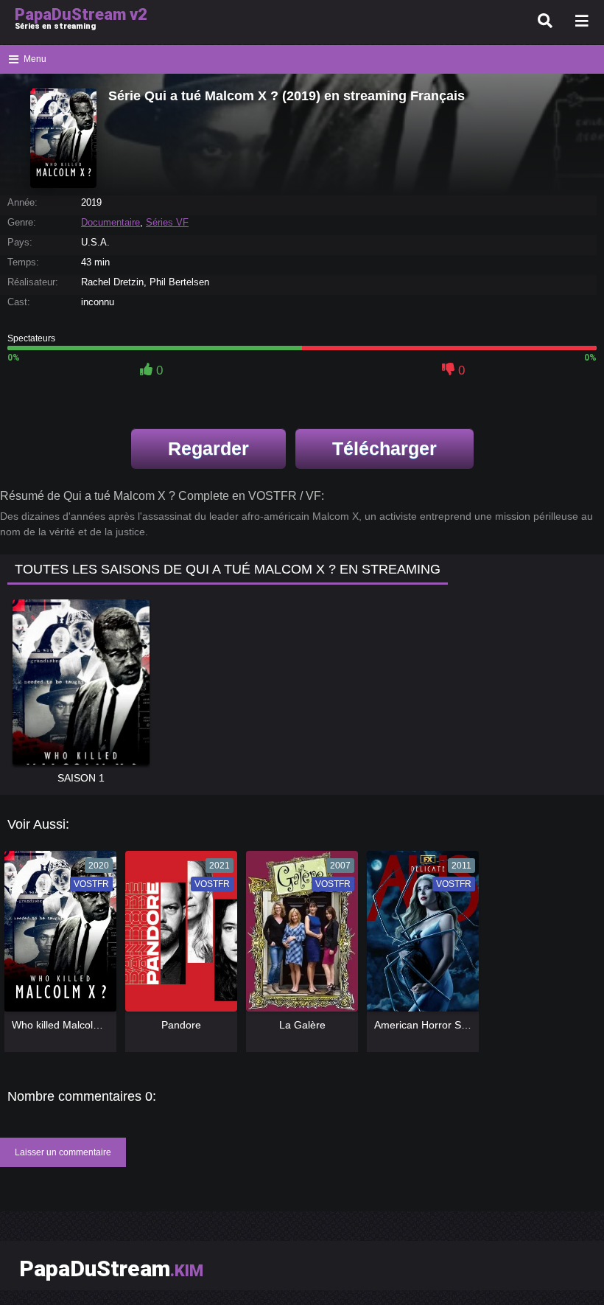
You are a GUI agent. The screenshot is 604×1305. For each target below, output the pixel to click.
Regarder (208, 448)
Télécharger (384, 448)
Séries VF (167, 222)
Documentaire (110, 222)
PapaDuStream (111, 1268)
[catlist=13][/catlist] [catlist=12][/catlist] (56, 936)
